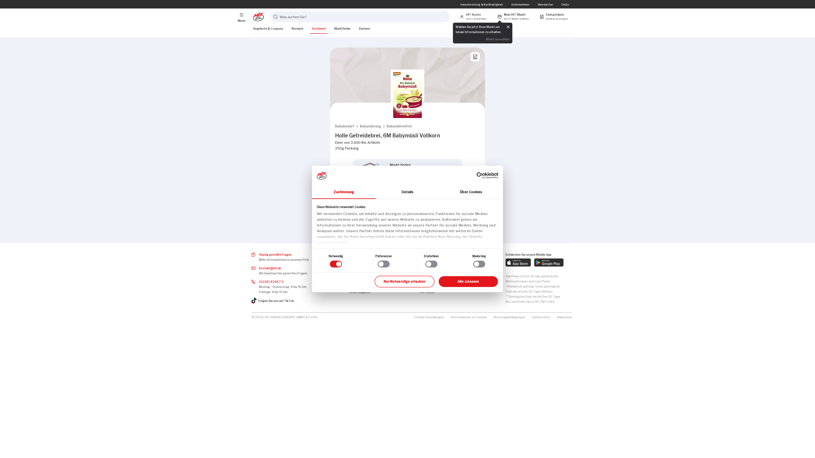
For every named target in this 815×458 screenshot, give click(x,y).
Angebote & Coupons (268, 28)
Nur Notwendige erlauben (405, 281)
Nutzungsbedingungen (509, 317)
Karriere (364, 28)
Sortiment (319, 28)
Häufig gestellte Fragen (275, 254)
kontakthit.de (270, 268)
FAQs (565, 4)
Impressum (564, 317)
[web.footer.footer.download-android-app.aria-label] (548, 262)
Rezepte (297, 28)
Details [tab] (408, 191)
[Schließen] (508, 27)
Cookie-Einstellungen (429, 317)
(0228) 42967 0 (271, 281)
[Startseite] (257, 16)
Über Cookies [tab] (471, 191)
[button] (344, 126)
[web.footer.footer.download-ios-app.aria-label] (518, 262)
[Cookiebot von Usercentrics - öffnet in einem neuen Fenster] (479, 175)
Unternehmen (520, 4)
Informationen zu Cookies (469, 317)
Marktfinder (342, 28)
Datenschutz (541, 317)
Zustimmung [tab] (344, 191)
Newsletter (545, 4)
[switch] (384, 264)
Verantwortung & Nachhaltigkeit (481, 4)
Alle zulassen (468, 281)
